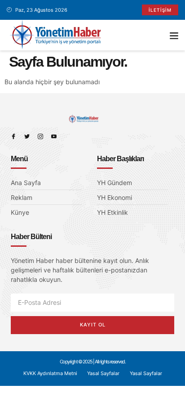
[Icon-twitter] (27, 136)
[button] (174, 35)
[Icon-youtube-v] (54, 136)
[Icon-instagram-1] (40, 136)
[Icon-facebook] (13, 136)
